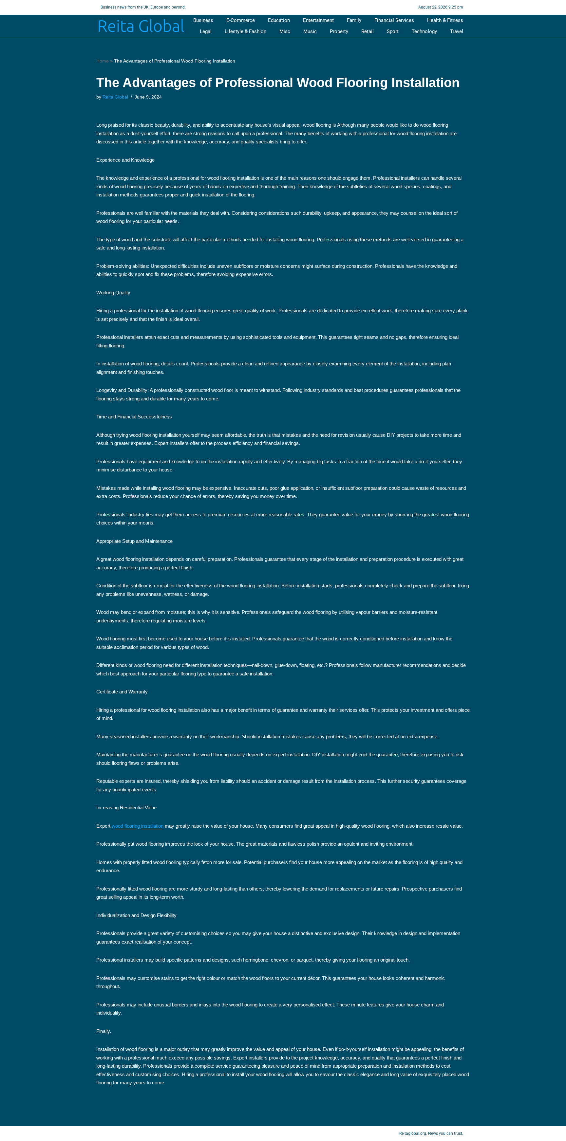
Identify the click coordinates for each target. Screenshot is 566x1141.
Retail (367, 31)
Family (354, 20)
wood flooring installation (137, 826)
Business (203, 20)
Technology (424, 31)
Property (339, 31)
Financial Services (394, 20)
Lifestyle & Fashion (245, 31)
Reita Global (115, 97)
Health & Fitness (445, 20)
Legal (206, 31)
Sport (393, 31)
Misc (284, 31)
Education (279, 20)
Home (102, 61)
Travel (456, 31)
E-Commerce (240, 20)
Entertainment (318, 20)
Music (310, 31)
